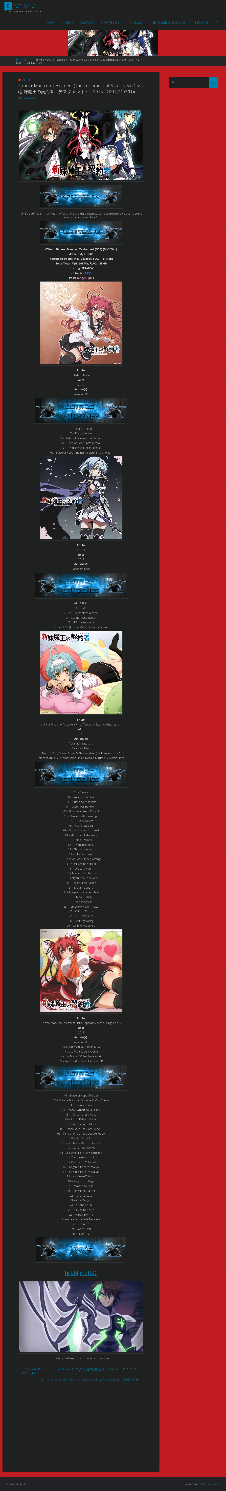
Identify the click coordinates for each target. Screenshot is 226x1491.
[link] (217, 22)
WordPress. (214, 1484)
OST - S (27, 59)
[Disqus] (81, 1424)
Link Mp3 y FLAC (81, 1273)
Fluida (201, 1484)
